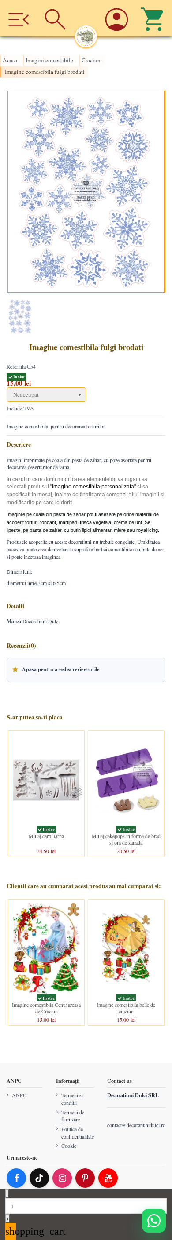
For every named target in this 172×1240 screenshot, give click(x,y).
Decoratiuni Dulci (41, 621)
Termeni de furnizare (72, 1115)
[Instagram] (62, 1178)
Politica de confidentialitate (77, 1132)
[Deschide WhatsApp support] (154, 1221)
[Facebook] (16, 1178)
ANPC (19, 1095)
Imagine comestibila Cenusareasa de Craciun (46, 1007)
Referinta (16, 366)
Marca (14, 621)
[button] (86, 670)
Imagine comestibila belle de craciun (126, 1007)
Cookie (68, 1145)
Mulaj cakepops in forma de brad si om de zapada (126, 839)
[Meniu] (18, 18)
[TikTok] (39, 1178)
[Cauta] (55, 18)
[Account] (116, 18)
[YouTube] (108, 1178)
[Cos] (153, 18)
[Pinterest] (85, 1178)
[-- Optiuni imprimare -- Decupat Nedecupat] (86, 394)
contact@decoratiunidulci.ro (136, 1124)
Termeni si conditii (72, 1099)
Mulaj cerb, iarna (46, 835)
